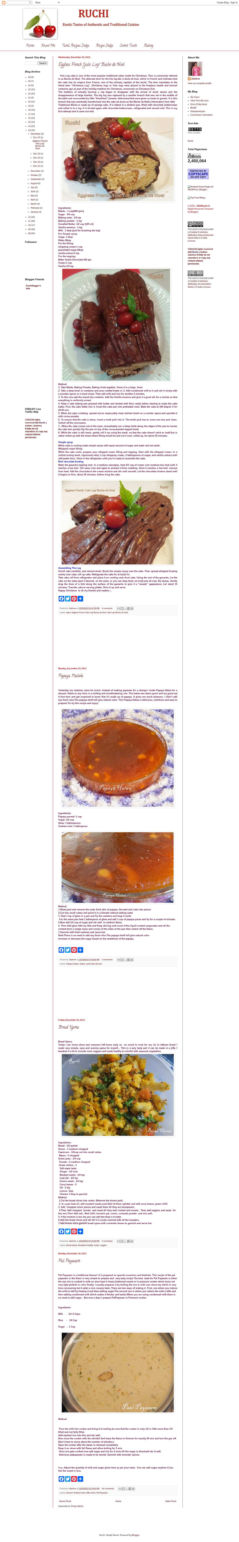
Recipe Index (104, 46)
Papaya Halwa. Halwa (75, 964)
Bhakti (193, 108)
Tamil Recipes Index (75, 46)
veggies (103, 1245)
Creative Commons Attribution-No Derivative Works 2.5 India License (199, 284)
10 (29, 225)
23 (29, 89)
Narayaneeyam (197, 111)
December (36, 134)
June (33, 191)
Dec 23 (37, 154)
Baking (148, 46)
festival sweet (79, 1493)
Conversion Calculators (201, 115)
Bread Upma (68, 1027)
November (36, 171)
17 (29, 114)
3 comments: (107, 960)
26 (29, 77)
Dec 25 (37, 137)
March (34, 204)
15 (29, 122)
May (33, 195)
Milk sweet (90, 1493)
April (33, 199)
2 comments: (107, 1241)
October (35, 175)
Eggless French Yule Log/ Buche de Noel (91, 65)
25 (29, 81)
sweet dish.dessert (94, 964)
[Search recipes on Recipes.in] (196, 198)
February (35, 208)
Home (30, 46)
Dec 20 (37, 158)
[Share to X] (125, 608)
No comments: (108, 1488)
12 (29, 217)
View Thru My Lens (199, 100)
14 (29, 126)
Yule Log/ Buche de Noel (117, 612)
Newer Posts (65, 1501)
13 (29, 130)
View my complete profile (200, 83)
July (33, 187)
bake (68, 612)
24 (29, 85)
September (36, 179)
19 (29, 106)
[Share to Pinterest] (132, 608)
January (35, 212)
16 (29, 118)
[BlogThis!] (122, 608)
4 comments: (107, 608)
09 (29, 229)
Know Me (48, 46)
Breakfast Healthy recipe (88, 1245)
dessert (69, 1493)
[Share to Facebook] (128, 608)
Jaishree (195, 79)
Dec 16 (37, 162)
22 (29, 93)
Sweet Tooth (128, 46)
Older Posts (170, 1501)
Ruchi (42, 423)
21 (29, 97)
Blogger (135, 1535)
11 (29, 221)
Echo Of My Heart (198, 104)
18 (29, 110)
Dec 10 (37, 166)
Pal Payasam (69, 1261)
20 (29, 101)
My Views (194, 97)
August (34, 183)
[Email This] (118, 608)
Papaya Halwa (70, 676)
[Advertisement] (118, 641)
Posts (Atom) (77, 1506)
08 (29, 233)
